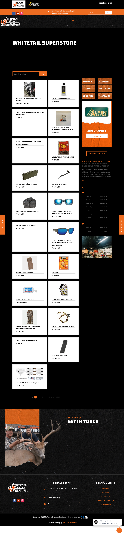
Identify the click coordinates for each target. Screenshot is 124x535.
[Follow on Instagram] (21, 13)
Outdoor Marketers (70, 523)
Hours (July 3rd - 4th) (94, 224)
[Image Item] (97, 247)
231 (54, 397)
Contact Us (105, 496)
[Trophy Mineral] (33, 4)
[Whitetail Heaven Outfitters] (18, 4)
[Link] (11, 21)
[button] (82, 265)
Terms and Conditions (105, 500)
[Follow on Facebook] (14, 13)
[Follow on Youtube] (17, 13)
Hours (88, 192)
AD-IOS (85, 517)
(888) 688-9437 (105, 3)
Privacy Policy (105, 504)
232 (57, 397)
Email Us (51, 504)
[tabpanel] (97, 124)
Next (60, 397)
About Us (105, 489)
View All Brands (97, 154)
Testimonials (105, 492)
